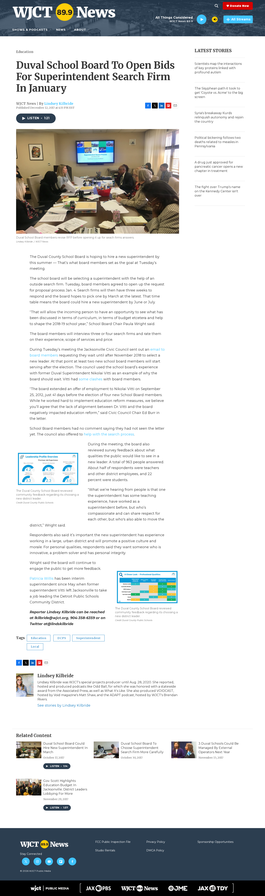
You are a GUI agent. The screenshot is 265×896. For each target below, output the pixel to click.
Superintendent (88, 638)
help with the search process (109, 434)
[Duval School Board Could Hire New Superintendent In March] (28, 750)
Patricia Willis (42, 578)
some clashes (90, 379)
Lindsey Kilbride (58, 103)
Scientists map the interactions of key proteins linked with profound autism (218, 68)
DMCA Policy (155, 850)
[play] (201, 19)
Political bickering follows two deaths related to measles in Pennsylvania (218, 142)
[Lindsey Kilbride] (25, 685)
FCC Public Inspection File (113, 842)
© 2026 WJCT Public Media (35, 870)
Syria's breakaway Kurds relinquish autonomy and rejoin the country (219, 117)
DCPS (61, 638)
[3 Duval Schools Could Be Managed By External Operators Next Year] (184, 750)
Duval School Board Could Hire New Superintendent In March (65, 748)
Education (24, 52)
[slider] (209, 19)
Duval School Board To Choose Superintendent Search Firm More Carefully (142, 748)
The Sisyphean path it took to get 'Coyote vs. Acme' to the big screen (219, 93)
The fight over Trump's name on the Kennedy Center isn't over (217, 191)
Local (35, 646)
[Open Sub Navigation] (50, 29)
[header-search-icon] (216, 6)
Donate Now (239, 5)
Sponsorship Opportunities (215, 842)
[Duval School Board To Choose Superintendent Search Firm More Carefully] (106, 750)
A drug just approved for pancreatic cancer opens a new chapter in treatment (219, 166)
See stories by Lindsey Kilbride (63, 705)
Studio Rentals (105, 850)
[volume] (215, 19)
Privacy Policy (155, 842)
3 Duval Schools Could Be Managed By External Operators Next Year (218, 748)
